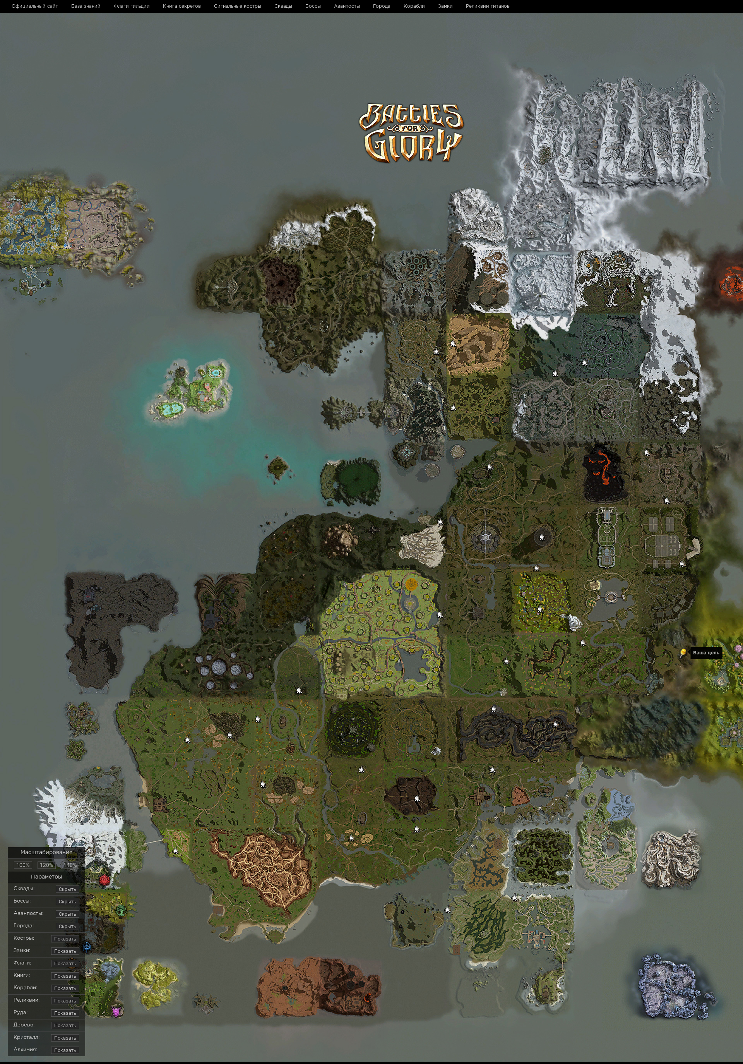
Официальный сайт (35, 6)
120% (46, 865)
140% (70, 865)
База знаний (86, 6)
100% (22, 865)
